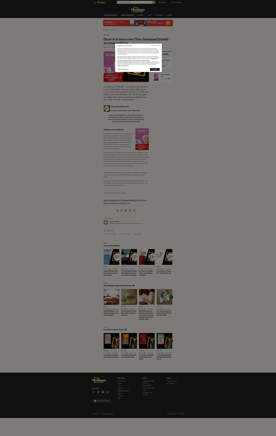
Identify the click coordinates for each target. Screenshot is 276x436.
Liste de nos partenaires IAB (122, 65)
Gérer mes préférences (123, 69)
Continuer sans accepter (156, 45)
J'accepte (155, 69)
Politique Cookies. (154, 58)
